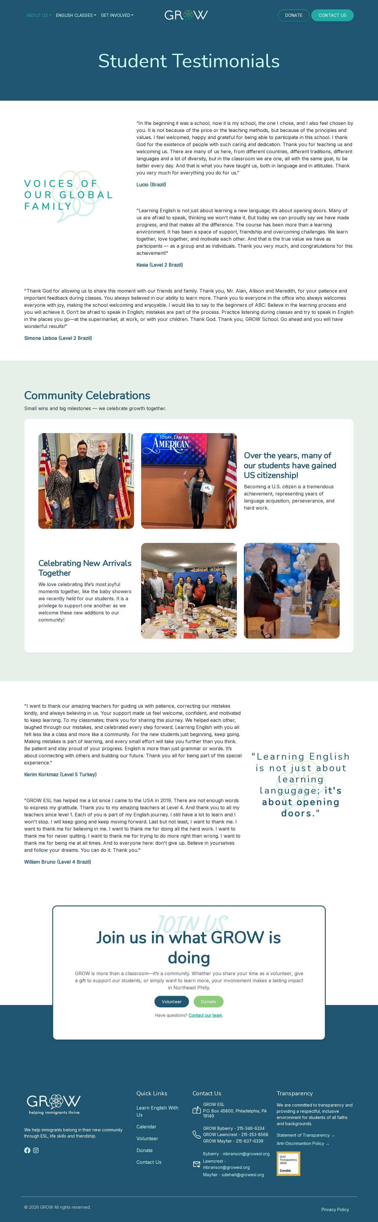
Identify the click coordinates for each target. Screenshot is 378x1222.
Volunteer (172, 1001)
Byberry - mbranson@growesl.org (236, 1153)
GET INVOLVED (115, 15)
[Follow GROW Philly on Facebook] (27, 1149)
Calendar (146, 1127)
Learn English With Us (157, 1111)
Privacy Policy (335, 1209)
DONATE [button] (293, 15)
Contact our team (205, 1015)
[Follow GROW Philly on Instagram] (36, 1149)
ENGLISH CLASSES (74, 15)
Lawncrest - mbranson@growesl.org (226, 1164)
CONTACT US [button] (332, 15)
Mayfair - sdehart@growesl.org (233, 1174)
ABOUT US (37, 15)
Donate (208, 1001)
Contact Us (149, 1162)
